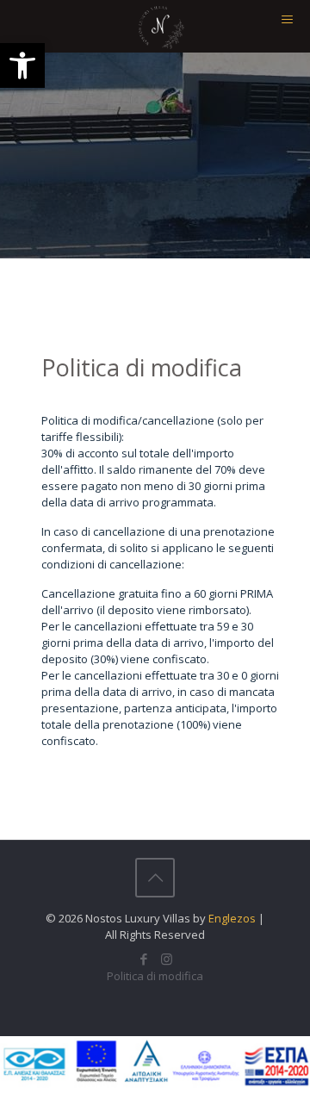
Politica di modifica (155, 976)
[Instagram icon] (167, 958)
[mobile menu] (286, 25)
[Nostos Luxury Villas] (161, 25)
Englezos (232, 918)
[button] (22, 65)
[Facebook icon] (143, 958)
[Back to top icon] (155, 877)
